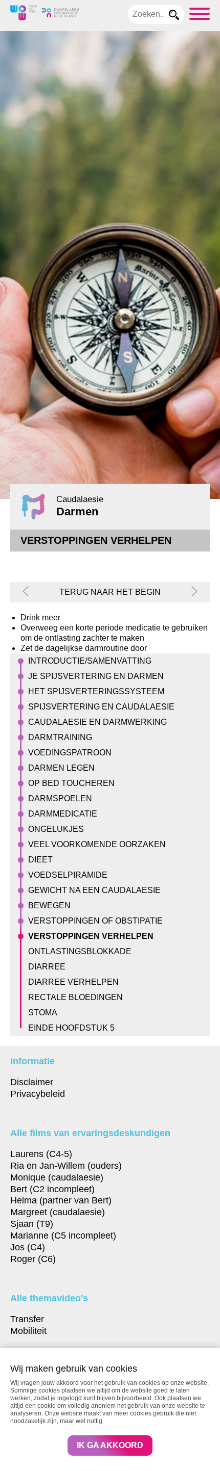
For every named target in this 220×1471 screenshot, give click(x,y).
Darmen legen (61, 768)
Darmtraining (60, 737)
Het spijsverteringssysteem (96, 691)
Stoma (42, 1012)
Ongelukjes (56, 829)
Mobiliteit (28, 1330)
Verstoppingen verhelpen (90, 936)
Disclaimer (31, 1081)
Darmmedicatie (62, 813)
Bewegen (49, 905)
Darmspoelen (60, 798)
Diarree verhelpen (73, 982)
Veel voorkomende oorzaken (97, 844)
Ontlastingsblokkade (79, 951)
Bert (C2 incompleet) (52, 1189)
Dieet (40, 859)
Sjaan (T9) (31, 1223)
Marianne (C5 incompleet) (63, 1235)
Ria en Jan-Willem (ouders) (66, 1165)
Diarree (46, 966)
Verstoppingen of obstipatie (95, 920)
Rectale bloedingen (75, 997)
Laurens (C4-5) (41, 1153)
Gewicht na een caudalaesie (94, 890)
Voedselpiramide (67, 875)
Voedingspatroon (70, 752)
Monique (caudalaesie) (56, 1177)
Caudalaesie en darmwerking (97, 722)
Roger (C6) (33, 1258)
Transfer (27, 1319)
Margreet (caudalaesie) (57, 1211)
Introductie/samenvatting (89, 660)
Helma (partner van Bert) (61, 1200)
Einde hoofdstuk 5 (71, 1027)
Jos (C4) (27, 1247)
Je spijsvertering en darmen (96, 676)
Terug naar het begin (110, 592)
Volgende (190, 591)
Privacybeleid (37, 1093)
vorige (30, 591)
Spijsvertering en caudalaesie (101, 706)
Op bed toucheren (71, 783)
